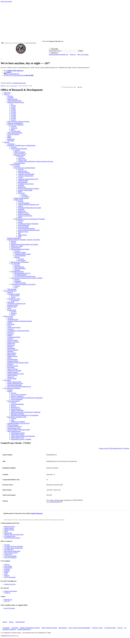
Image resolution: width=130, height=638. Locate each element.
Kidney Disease (11, 353)
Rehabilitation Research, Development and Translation (29, 219)
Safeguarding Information (14, 385)
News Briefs (10, 302)
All (12, 104)
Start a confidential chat (12, 74)
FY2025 (13, 107)
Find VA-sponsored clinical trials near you (19, 386)
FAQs (16, 287)
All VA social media (9, 577)
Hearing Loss (11, 345)
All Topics (10, 318)
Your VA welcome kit (10, 557)
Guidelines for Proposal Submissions (28, 223)
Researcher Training (20, 252)
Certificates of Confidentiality (26, 174)
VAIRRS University (20, 283)
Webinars (17, 257)
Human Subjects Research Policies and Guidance (24, 244)
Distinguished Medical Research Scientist (29, 207)
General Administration (17, 404)
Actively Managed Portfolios (19, 148)
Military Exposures (19, 152)
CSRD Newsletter (23, 180)
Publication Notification (17, 413)
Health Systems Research (21, 198)
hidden (13, 129)
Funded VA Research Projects (15, 102)
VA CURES (21, 193)
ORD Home (3, 85)
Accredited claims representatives (13, 548)
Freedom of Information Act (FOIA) (30, 628)
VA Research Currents (13, 294)
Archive (13, 297)
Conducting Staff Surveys (14, 426)
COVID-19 (10, 332)
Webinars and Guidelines (18, 421)
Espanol (4, 622)
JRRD (19, 236)
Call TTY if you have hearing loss (19, 75)
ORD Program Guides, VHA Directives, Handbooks (25, 412)
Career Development (24, 172)
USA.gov (120, 628)
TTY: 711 (7, 601)
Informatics (10, 351)
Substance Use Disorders (14, 370)
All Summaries (15, 300)
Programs (6, 142)
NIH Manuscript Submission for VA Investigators (24, 415)
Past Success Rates (23, 227)
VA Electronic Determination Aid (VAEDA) (23, 284)
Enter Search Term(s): (55, 51)
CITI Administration (20, 255)
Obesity (9, 358)
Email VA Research (37, 513)
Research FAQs (15, 407)
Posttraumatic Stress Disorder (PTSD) (17, 362)
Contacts (20, 177)
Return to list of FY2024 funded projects (110, 448)
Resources (17, 270)
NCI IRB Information (20, 275)
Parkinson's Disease (12, 361)
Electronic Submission (17, 396)
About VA (73, 54)
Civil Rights (14, 628)
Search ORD (54, 49)
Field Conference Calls (17, 437)
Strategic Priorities (12, 99)
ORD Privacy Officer (17, 246)
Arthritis (9, 322)
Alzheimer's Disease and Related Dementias (19, 321)
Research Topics (8, 316)
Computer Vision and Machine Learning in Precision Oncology (35, 161)
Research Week (11, 310)
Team (12, 420)
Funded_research (13, 85)
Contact (13, 314)
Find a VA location (9, 608)
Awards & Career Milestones (15, 124)
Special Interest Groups (13, 428)
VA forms (7, 544)
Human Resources (16, 409)
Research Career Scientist (25, 190)
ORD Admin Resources (14, 431)
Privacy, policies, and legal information (79, 628)
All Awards (14, 128)
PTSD (6, 531)
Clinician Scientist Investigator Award (28, 204)
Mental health (8, 533)
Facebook (7, 569)
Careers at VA (8, 554)
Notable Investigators (24, 214)
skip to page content (6, 1)
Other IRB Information (17, 271)
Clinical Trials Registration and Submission (23, 436)
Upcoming (21, 259)
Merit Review (22, 187)
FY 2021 (13, 113)
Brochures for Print (12, 305)
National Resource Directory (12, 537)
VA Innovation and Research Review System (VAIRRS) (26, 278)
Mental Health (11, 354)
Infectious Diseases (12, 350)
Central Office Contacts (17, 434)
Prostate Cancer (22, 160)
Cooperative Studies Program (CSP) (28, 179)
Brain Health (11, 324)
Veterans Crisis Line (9, 584)
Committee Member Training (22, 254)
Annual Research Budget (14, 100)
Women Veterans (9, 528)
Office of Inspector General (49, 628)
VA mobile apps (8, 549)
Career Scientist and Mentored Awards (28, 230)
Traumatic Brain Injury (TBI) (15, 374)
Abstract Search (22, 235)
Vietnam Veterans (12, 375)
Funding (9, 391)
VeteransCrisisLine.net (19, 83)
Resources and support (10, 591)
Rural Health (11, 367)
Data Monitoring (22, 182)
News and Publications (10, 291)
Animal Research (16, 247)
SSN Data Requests (12, 425)
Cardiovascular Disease (13, 327)
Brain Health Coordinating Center (16, 417)
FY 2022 (13, 112)
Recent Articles (15, 295)
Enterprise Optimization (14, 238)
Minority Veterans (9, 529)
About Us (6, 94)
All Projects (126, 448)
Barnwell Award (22, 171)
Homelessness (11, 348)
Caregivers (10, 329)
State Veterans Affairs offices (12, 551)
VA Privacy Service (97, 628)
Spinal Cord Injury (12, 369)
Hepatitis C (10, 346)
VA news (6, 564)
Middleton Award (23, 212)
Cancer (9, 326)
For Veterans (7, 380)
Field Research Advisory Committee (21, 439)
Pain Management (12, 359)
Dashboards (17, 281)
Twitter (6, 572)
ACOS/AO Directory (13, 134)
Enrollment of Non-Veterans (26, 184)
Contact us (7, 592)
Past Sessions (21, 260)
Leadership (10, 97)
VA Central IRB (15, 263)
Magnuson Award (23, 231)
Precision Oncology (19, 155)
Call (15, 70)
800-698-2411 (8, 599)
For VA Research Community (12, 388)
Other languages (20, 622)
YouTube (6, 575)
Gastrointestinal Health (13, 337)
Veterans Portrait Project (24, 629)
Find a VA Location (83, 54)
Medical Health (18, 199)
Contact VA (54, 52)
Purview (20, 222)
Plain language (63, 628)
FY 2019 (13, 116)
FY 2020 (13, 115)
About (7, 85)
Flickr (6, 574)
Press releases (8, 566)
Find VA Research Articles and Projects (18, 121)
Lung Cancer (21, 158)
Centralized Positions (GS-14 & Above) (18, 423)
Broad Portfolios (15, 164)
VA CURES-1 (25, 196)
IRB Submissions (19, 267)
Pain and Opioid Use (20, 153)
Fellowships (10, 140)
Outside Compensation (17, 410)
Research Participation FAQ (15, 383)
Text (7, 72)
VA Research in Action (13, 298)
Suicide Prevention (19, 163)
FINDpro (13, 243)
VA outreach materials (10, 556)
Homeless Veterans (9, 526)
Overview (10, 96)
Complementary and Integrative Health (18, 330)
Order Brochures (12, 306)
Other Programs (11, 289)
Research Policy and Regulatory (20, 262)
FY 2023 (13, 110)
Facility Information (19, 268)
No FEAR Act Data (110, 628)
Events (9, 308)
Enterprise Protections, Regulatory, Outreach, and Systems (23, 239)
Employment (11, 139)
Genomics (10, 338)
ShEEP (20, 191)
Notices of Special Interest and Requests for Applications (27, 397)
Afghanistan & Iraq (12, 319)
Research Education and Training (20, 249)
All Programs (11, 144)
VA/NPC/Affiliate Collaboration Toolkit (18, 429)
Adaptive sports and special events (13, 534)
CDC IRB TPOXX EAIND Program (24, 276)
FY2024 (13, 108)
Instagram (7, 571)
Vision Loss (10, 377)
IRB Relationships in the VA (22, 273)
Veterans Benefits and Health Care (58, 54)
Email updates (8, 567)
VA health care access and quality (13, 546)
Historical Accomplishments (15, 123)
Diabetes (9, 335)
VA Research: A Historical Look (16, 303)
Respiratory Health (12, 366)
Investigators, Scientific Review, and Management (21, 145)
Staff (19, 233)
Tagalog (11, 622)
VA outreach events (9, 536)
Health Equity (11, 343)
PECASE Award (15, 131)
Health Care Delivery (13, 342)
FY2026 (13, 105)
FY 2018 (13, 118)
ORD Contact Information (14, 132)
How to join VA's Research (18, 394)
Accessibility (6, 628)
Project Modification (23, 225)
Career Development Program (26, 228)
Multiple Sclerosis (12, 356)
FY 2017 (13, 120)
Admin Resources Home (18, 433)
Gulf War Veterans (12, 340)
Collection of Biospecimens (25, 176)
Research (13, 405)
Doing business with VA (11, 552)
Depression (10, 334)
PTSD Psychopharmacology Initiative (28, 188)
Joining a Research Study (14, 382)
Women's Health (12, 378)
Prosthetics (10, 364)
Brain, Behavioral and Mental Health (24, 168)
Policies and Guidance (13, 401)
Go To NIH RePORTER (53, 502)
